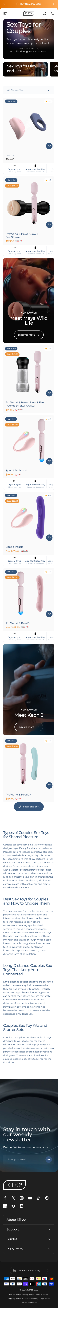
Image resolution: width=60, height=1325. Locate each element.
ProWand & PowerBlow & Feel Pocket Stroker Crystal (25, 404)
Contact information (29, 1303)
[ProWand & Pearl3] (28, 593)
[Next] (53, 4)
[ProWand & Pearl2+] (28, 764)
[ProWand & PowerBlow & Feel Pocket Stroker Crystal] (28, 372)
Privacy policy (27, 1295)
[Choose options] (49, 537)
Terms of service (41, 1295)
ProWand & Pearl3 (17, 623)
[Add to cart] (49, 146)
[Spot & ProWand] (28, 440)
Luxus (10, 155)
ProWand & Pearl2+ (18, 794)
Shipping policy (14, 1299)
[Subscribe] (48, 1159)
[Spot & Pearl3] (28, 517)
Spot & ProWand (16, 470)
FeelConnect (33, 992)
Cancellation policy (30, 1299)
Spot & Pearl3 (14, 546)
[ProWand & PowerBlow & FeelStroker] (28, 203)
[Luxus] (28, 124)
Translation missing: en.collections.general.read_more (28, 50)
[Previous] (4, 4)
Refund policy (14, 1295)
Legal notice (45, 1299)
